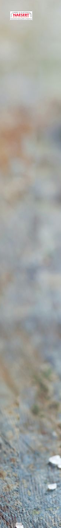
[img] (30, 264)
